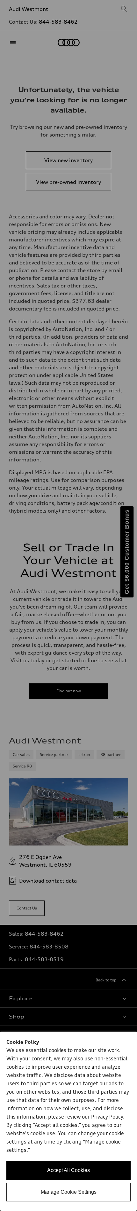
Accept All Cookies (68, 1170)
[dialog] (68, 1121)
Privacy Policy (107, 1117)
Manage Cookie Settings (69, 1192)
